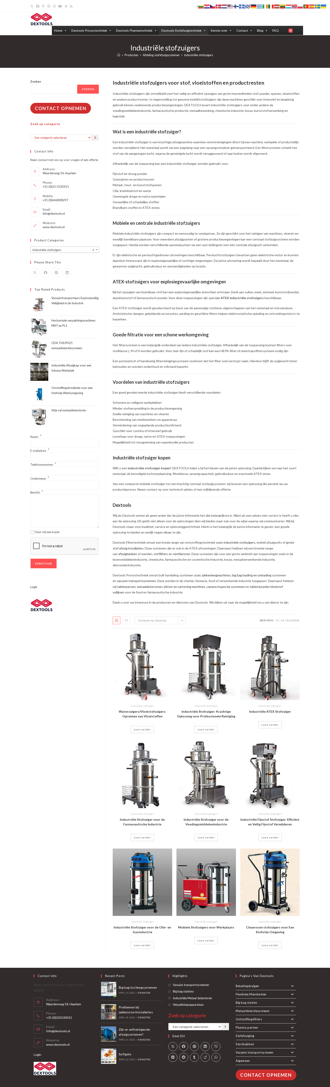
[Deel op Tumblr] (194, 1057)
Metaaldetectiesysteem (253, 1011)
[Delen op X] (34, 272)
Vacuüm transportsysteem (254, 1052)
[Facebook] (38, 6)
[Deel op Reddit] (183, 1057)
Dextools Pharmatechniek (134, 30)
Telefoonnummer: (43, 464)
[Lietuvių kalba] (283, 6)
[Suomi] (236, 6)
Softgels (125, 1054)
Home (58, 30)
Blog (260, 30)
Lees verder (142, 729)
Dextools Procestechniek (89, 30)
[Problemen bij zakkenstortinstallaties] (108, 1011)
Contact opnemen (60, 108)
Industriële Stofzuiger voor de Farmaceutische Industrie (142, 822)
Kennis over (219, 30)
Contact (242, 30)
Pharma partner (247, 1027)
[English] (230, 6)
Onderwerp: (39, 478)
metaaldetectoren (150, 587)
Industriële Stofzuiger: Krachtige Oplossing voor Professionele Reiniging (206, 714)
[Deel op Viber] (215, 1046)
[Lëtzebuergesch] (289, 6)
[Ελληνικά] (259, 6)
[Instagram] (54, 6)
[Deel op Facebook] (45, 272)
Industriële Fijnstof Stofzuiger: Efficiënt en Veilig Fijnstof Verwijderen (269, 822)
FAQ (275, 30)
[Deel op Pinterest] (56, 272)
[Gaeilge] (265, 6)
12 (277, 620)
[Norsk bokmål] (294, 6)
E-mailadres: (39, 450)
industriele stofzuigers (239, 542)
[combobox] (64, 250)
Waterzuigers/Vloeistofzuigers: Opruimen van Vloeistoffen (142, 714)
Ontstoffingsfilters (249, 1019)
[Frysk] (248, 6)
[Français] (242, 6)
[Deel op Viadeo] (205, 1057)
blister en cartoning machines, (185, 587)
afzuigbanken (127, 554)
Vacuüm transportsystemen (191, 985)
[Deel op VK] (172, 1057)
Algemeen (243, 1061)
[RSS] (71, 6)
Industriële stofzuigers (198, 55)
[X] (32, 6)
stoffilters (161, 554)
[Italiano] (271, 6)
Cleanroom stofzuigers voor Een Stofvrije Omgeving (270, 929)
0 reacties (144, 992)
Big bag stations (183, 991)
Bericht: (36, 492)
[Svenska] (318, 6)
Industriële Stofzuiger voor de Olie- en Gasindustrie (142, 929)
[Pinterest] (43, 6)
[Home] (118, 55)
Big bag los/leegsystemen (138, 987)
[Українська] (324, 6)
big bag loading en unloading (251, 575)
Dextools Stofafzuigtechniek (181, 30)
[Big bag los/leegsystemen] (108, 989)
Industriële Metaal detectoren (192, 998)
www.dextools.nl (54, 227)
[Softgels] (108, 1056)
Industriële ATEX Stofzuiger (270, 711)
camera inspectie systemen (226, 587)
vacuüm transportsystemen (136, 581)
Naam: (36, 437)
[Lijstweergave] (126, 620)
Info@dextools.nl (58, 1031)
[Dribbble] (49, 6)
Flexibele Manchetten (251, 994)
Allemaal (293, 620)
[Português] (306, 6)
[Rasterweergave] (116, 620)
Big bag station (246, 1002)
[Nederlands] (224, 6)
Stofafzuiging (245, 1036)
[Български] (201, 6)
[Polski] (300, 6)
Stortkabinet (245, 1044)
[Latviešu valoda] (277, 6)
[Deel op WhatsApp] (215, 1057)
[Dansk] (219, 6)
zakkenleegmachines (216, 575)
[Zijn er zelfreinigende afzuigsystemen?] (108, 1034)
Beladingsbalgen (247, 986)
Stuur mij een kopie (47, 532)
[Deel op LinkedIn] (67, 272)
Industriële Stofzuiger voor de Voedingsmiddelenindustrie (206, 822)
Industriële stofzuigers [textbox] (63, 250)
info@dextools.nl (54, 213)
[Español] (312, 6)
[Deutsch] (254, 6)
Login (33, 587)
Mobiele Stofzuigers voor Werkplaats (206, 927)
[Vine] (65, 6)
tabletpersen (126, 587)
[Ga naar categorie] (95, 137)
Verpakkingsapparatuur (188, 1004)
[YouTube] (60, 6)
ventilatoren (181, 554)
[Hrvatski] (207, 6)
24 (282, 620)
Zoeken (35, 81)
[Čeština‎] (213, 6)
